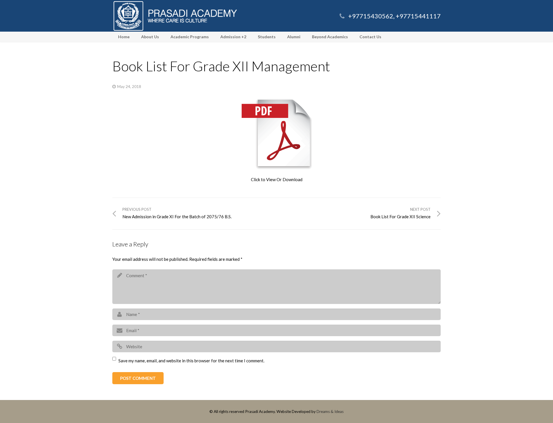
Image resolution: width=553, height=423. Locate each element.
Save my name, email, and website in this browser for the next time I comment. (191, 360)
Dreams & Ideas (330, 411)
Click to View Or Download (276, 179)
